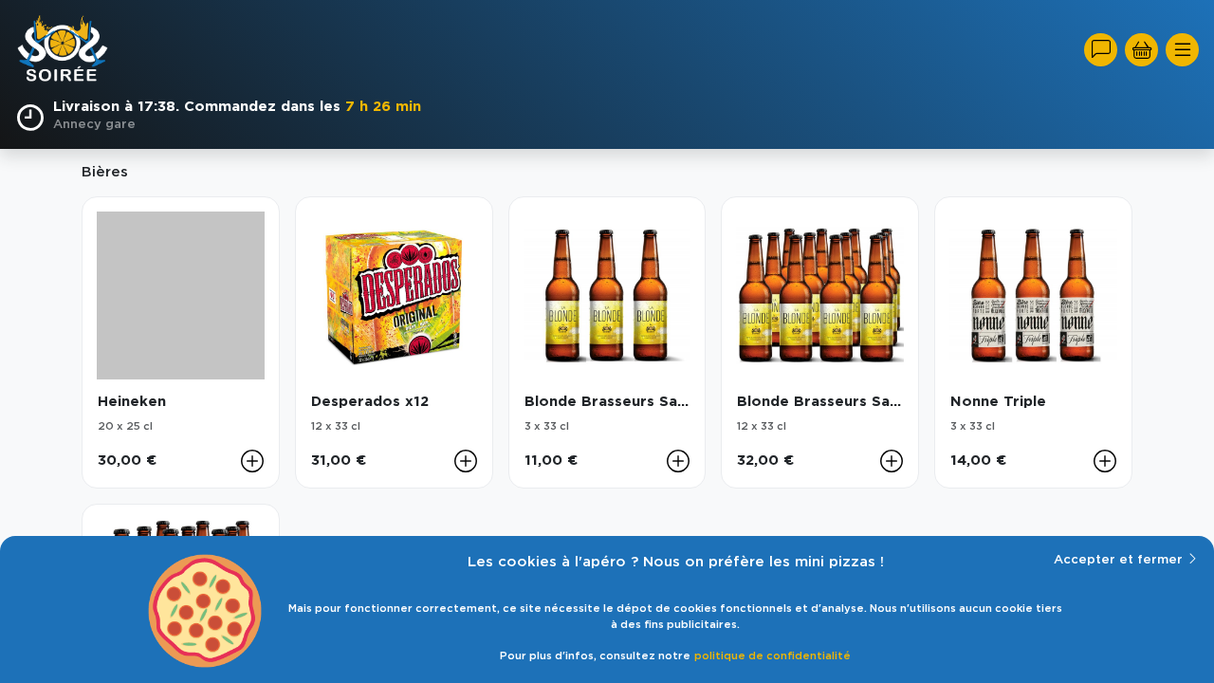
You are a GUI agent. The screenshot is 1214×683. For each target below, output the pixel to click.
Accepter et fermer (1118, 560)
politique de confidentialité (772, 656)
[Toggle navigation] (1182, 49)
